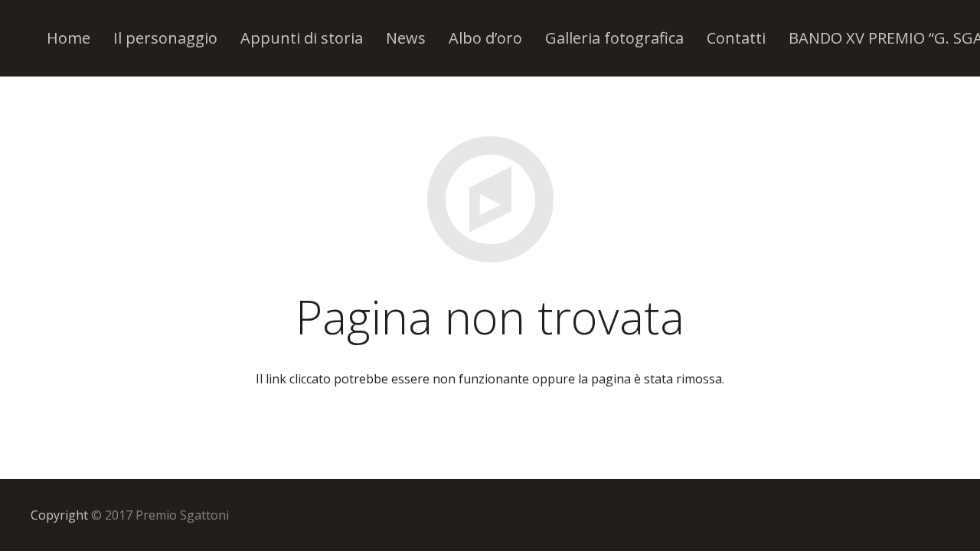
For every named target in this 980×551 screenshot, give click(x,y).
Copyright (59, 515)
